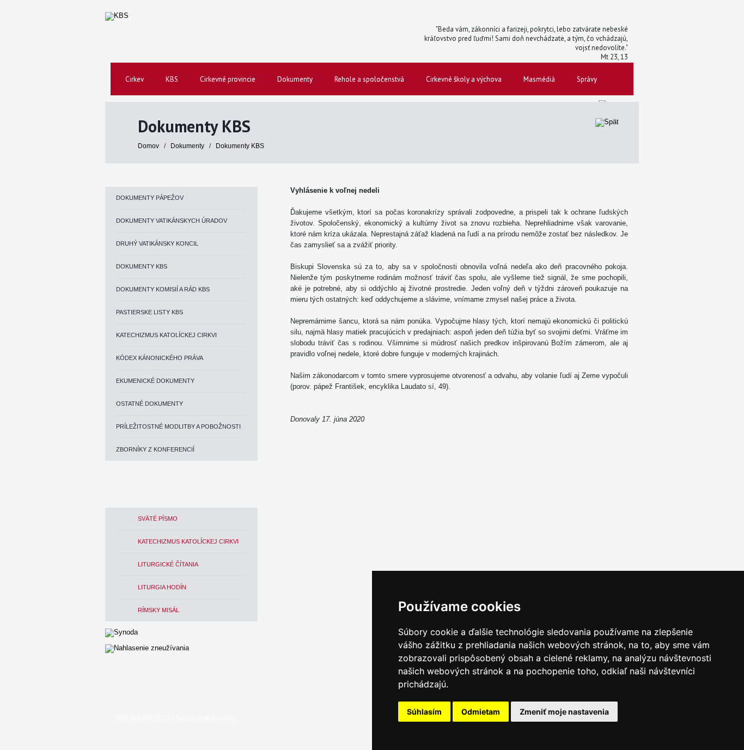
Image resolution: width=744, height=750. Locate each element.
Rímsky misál (158, 610)
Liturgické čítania (168, 564)
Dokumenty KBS (240, 146)
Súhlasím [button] (424, 711)
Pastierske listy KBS (149, 312)
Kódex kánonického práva (159, 358)
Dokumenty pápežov (150, 197)
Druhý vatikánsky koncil (157, 243)
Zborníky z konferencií (155, 449)
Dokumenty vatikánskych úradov (171, 220)
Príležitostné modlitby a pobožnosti (178, 426)
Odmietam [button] (480, 711)
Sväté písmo (158, 518)
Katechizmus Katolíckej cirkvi (166, 335)
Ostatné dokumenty (149, 403)
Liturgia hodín (162, 587)
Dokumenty (188, 146)
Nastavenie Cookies (205, 718)
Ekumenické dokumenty (155, 380)
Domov (148, 146)
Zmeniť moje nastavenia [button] (564, 711)
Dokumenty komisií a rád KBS (163, 289)
